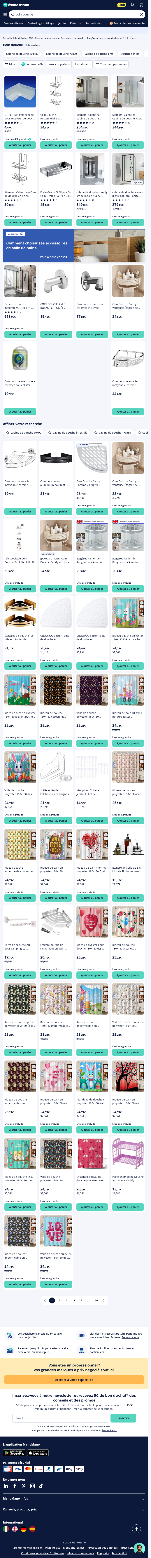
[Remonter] (136, 1528)
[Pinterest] (24, 1486)
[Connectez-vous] (132, 5)
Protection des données (102, 1547)
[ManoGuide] (139, 1548)
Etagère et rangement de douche (104, 38)
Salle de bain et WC (23, 38)
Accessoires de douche (73, 38)
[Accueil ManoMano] (58, 5)
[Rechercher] (12, 14)
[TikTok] (41, 1486)
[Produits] (5, 14)
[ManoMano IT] (6, 1529)
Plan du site (52, 1547)
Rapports (103, 1553)
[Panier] (141, 5)
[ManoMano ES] (32, 1529)
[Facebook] (15, 1486)
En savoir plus (109, 1430)
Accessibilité (119, 1553)
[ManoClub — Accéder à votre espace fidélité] (122, 5)
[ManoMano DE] (24, 1529)
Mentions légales (74, 1547)
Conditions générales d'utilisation (42, 1553)
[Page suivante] (104, 1300)
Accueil (6, 38)
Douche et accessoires (47, 38)
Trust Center (128, 1547)
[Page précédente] (45, 1300)
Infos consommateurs (80, 1553)
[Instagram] (32, 1486)
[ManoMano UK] (15, 1529)
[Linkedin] (6, 1486)
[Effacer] (141, 14)
